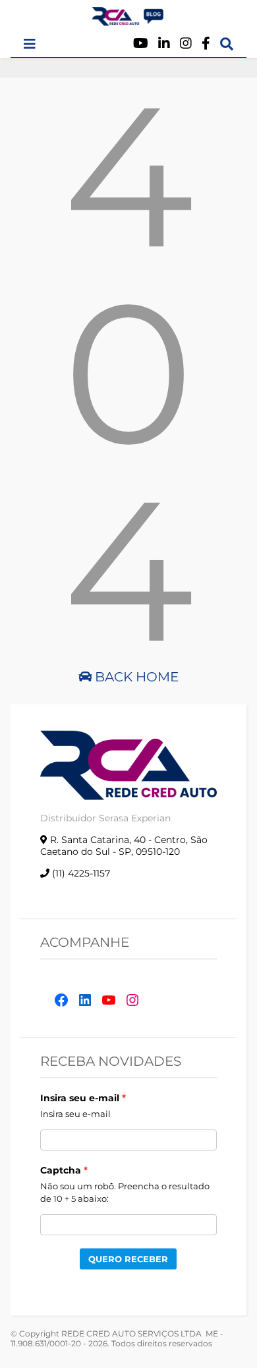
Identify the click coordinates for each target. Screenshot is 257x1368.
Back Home (135, 677)
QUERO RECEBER (128, 1259)
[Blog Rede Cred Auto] (128, 20)
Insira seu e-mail (79, 1098)
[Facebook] (206, 43)
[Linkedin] (164, 43)
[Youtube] (140, 43)
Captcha (60, 1170)
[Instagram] (186, 43)
